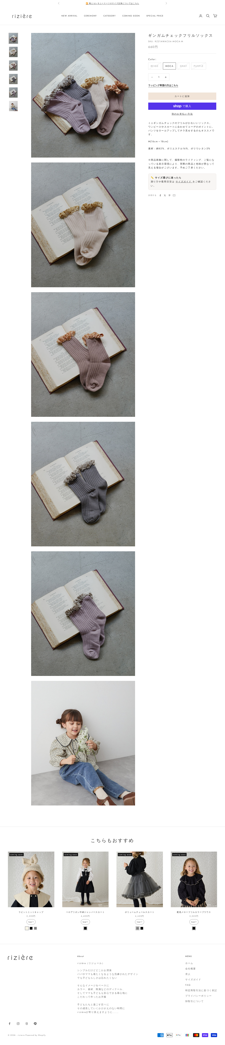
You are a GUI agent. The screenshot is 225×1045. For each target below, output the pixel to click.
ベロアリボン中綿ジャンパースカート (85, 912)
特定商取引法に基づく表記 (201, 990)
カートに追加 (182, 96)
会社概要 (190, 968)
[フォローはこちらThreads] (26, 1023)
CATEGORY (109, 15)
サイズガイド (184, 181)
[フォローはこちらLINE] (35, 1023)
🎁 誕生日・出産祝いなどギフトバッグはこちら (112, 3)
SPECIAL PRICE (155, 15)
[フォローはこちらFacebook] (9, 1023)
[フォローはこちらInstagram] (18, 1023)
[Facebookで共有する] (160, 195)
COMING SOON (131, 15)
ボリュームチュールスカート (139, 912)
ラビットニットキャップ (31, 912)
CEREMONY (90, 15)
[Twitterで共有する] (165, 195)
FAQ (188, 985)
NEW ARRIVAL (69, 15)
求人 (188, 974)
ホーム (189, 963)
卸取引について (194, 1001)
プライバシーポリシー (198, 995)
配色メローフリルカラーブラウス (194, 912)
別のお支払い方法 (182, 114)
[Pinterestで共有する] (169, 195)
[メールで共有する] (174, 195)
